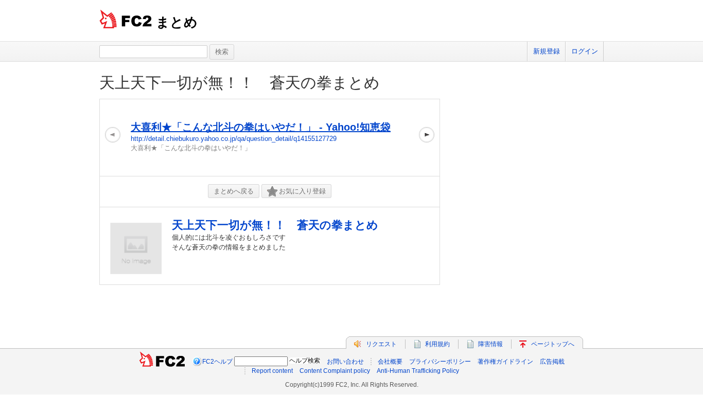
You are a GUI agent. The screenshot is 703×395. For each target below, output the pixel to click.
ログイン (584, 51)
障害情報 (490, 344)
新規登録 (546, 51)
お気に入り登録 (302, 191)
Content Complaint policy (335, 370)
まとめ (177, 22)
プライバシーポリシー (440, 361)
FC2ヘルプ (217, 361)
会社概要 (390, 361)
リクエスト (381, 344)
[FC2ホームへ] (162, 361)
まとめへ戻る (234, 191)
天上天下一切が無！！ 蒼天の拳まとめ (247, 82)
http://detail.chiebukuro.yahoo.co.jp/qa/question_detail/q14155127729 (234, 138)
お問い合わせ (345, 361)
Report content (272, 370)
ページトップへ (552, 344)
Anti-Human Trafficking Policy (418, 370)
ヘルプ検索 (304, 360)
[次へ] (426, 137)
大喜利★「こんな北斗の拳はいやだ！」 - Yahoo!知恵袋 (261, 127)
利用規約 (437, 344)
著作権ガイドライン (505, 361)
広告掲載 (552, 361)
